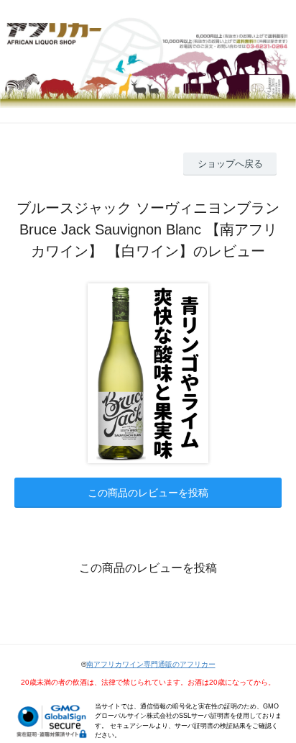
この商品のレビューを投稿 (148, 492)
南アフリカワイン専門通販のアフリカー (151, 664)
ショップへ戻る (230, 163)
